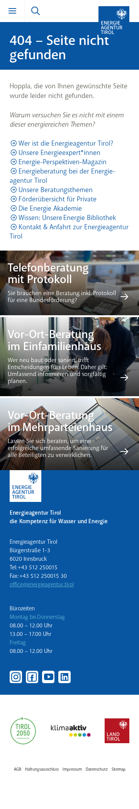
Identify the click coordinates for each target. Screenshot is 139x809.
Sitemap (118, 769)
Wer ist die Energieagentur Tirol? (66, 143)
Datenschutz (97, 769)
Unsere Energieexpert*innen (59, 152)
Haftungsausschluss (42, 769)
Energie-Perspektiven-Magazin (63, 162)
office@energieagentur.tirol (42, 584)
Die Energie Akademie (50, 208)
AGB (17, 769)
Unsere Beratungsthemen (56, 190)
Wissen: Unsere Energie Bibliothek (67, 217)
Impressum (72, 769)
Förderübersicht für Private (58, 199)
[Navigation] (12, 11)
